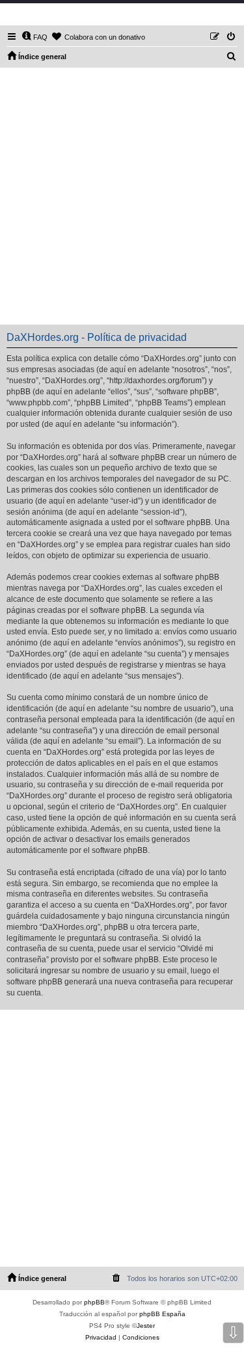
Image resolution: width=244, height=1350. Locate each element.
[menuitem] (34, 37)
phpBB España (162, 1313)
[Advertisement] (122, 196)
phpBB (94, 1302)
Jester (146, 1325)
